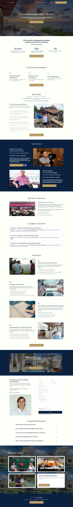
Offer (43, 2)
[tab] (20, 106)
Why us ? (46, 2)
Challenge (39, 2)
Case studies (51, 2)
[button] (36, 230)
